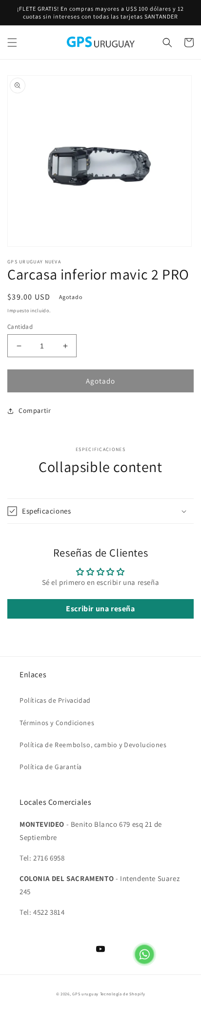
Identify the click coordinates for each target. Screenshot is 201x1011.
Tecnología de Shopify (122, 993)
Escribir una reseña (100, 608)
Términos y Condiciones (57, 722)
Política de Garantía (51, 766)
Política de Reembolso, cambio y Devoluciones (93, 744)
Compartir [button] (35, 410)
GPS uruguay (85, 993)
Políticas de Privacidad (55, 700)
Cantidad (20, 327)
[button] (12, 42)
